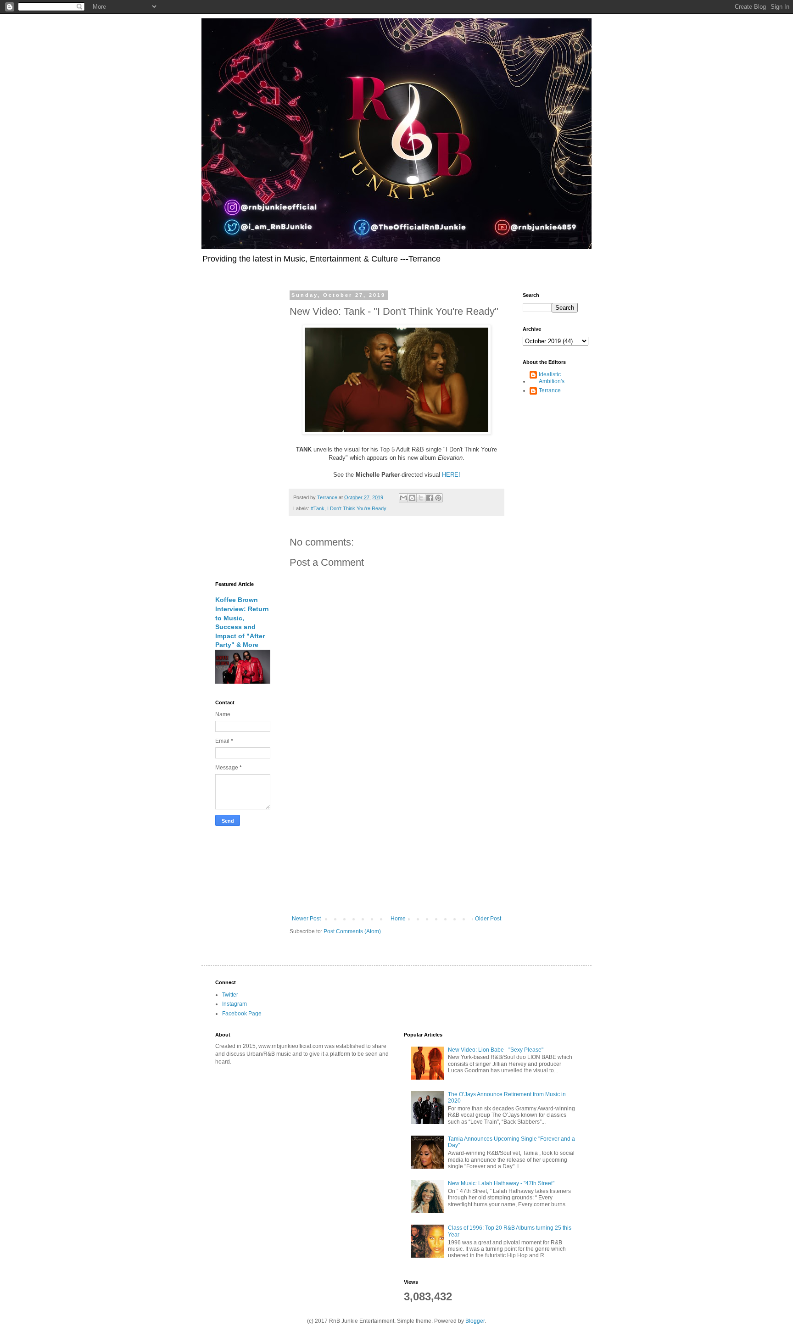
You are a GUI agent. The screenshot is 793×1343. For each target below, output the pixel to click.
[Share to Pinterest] (438, 497)
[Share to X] (420, 497)
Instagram (234, 1004)
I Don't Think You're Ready (356, 508)
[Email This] (403, 497)
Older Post (488, 918)
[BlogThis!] (412, 497)
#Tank (317, 508)
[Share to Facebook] (429, 497)
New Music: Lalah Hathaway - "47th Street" (501, 1183)
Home (398, 918)
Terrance (550, 390)
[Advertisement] (396, 839)
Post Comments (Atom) (352, 931)
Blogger (475, 1321)
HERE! (451, 474)
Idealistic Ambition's (551, 377)
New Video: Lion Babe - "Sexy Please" (495, 1050)
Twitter (230, 995)
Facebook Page (242, 1013)
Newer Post (306, 918)
